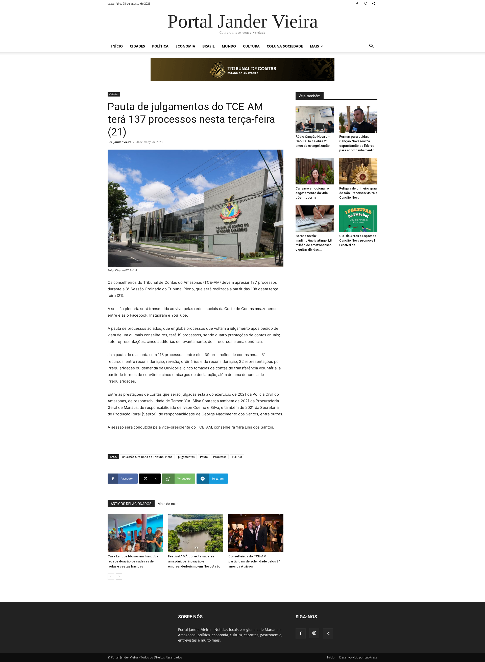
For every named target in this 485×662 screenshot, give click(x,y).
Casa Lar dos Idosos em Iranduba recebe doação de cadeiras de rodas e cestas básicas (133, 561)
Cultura (251, 46)
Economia (185, 46)
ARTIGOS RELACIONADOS (131, 504)
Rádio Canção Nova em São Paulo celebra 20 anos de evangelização (313, 141)
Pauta (204, 457)
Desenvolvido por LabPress (358, 657)
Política (160, 46)
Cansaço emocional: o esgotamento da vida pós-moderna (312, 192)
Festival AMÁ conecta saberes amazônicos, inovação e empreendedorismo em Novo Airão (194, 561)
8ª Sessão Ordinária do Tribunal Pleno (147, 457)
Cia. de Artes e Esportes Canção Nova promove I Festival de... (357, 240)
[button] (371, 46)
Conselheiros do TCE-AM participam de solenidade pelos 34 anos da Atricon (254, 561)
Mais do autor (169, 504)
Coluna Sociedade (285, 46)
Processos (219, 457)
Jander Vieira (122, 142)
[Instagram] (365, 3)
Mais (314, 46)
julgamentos (186, 457)
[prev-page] (111, 576)
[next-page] (119, 576)
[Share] (373, 3)
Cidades (137, 46)
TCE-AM (237, 457)
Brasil (208, 46)
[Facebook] (357, 3)
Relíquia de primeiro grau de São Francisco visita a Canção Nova (358, 192)
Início (117, 46)
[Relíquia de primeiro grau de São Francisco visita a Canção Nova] (358, 171)
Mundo (229, 46)
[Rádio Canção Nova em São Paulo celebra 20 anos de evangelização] (315, 119)
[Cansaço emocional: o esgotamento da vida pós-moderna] (315, 171)
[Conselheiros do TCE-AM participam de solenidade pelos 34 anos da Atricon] (255, 533)
